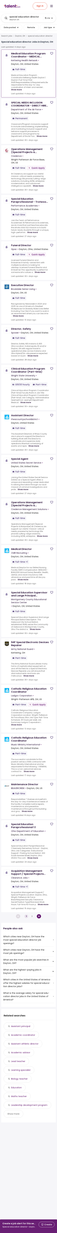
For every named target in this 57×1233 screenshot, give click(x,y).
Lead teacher (18, 1061)
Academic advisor (20, 1052)
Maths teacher (19, 1096)
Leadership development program (29, 1105)
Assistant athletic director (24, 1043)
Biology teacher (19, 1078)
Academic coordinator (23, 1035)
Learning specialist (21, 1070)
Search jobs (6, 36)
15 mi (47, 18)
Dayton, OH (20, 36)
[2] (39, 916)
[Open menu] (51, 6)
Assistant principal (20, 1026)
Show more (16, 89)
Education (16, 1087)
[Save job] (51, 53)
